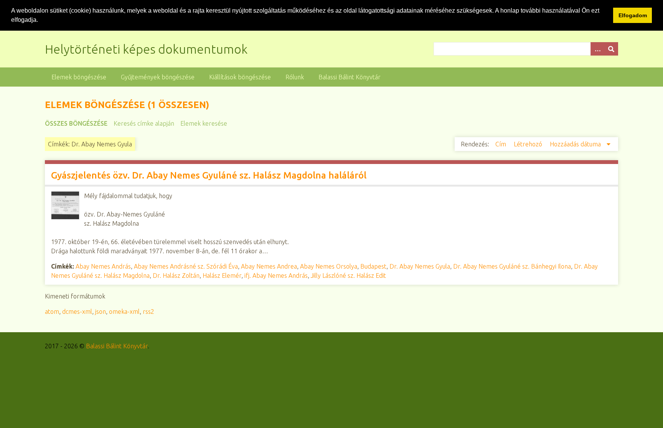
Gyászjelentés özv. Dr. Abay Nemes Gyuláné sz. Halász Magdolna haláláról (208, 175)
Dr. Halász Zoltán (176, 275)
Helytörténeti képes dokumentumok (146, 49)
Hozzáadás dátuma (576, 144)
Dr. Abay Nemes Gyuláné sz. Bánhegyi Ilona (512, 266)
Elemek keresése (203, 123)
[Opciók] (597, 49)
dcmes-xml (77, 311)
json (100, 311)
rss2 (148, 311)
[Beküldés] (611, 49)
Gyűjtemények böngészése (158, 77)
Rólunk (294, 77)
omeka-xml (124, 311)
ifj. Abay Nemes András (276, 275)
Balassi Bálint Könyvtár (349, 77)
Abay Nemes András (103, 266)
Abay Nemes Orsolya (328, 266)
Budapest (373, 266)
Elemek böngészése (78, 77)
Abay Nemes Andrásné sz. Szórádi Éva (186, 266)
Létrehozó (529, 144)
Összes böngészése (76, 123)
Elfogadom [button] (632, 15)
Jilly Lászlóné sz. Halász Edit (348, 275)
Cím (501, 144)
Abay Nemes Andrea (269, 266)
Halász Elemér (222, 275)
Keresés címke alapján (144, 123)
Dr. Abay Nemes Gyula (419, 266)
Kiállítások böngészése (240, 77)
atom (52, 311)
